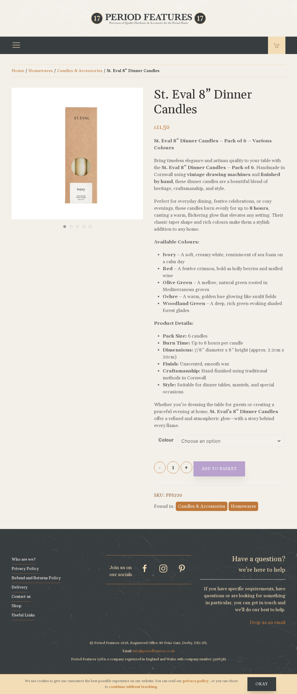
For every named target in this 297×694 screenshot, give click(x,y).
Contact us (21, 596)
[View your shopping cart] (276, 45)
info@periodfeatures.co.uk (154, 651)
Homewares (40, 70)
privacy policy (196, 681)
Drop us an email (267, 622)
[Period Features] (148, 18)
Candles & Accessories (79, 70)
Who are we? (24, 559)
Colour (166, 440)
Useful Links (23, 615)
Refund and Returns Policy (36, 578)
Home (18, 70)
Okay (262, 684)
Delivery (20, 587)
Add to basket (219, 468)
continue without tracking (133, 687)
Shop (16, 606)
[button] (16, 45)
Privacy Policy (25, 568)
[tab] (64, 226)
